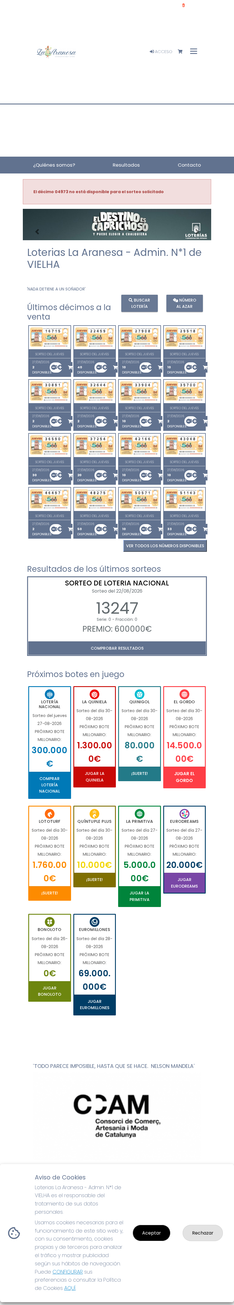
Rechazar (202, 1233)
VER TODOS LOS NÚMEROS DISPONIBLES (165, 546)
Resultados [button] (126, 164)
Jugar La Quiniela (94, 777)
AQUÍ (70, 1288)
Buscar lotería (140, 303)
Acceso (163, 51)
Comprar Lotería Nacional (49, 785)
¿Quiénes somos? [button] (54, 164)
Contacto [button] (189, 164)
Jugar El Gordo (184, 777)
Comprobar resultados (117, 648)
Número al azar (186, 303)
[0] (183, 52)
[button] (37, 232)
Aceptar (151, 1233)
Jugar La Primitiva (140, 896)
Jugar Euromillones (94, 1005)
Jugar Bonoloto (49, 991)
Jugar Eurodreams (184, 883)
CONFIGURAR (68, 1271)
